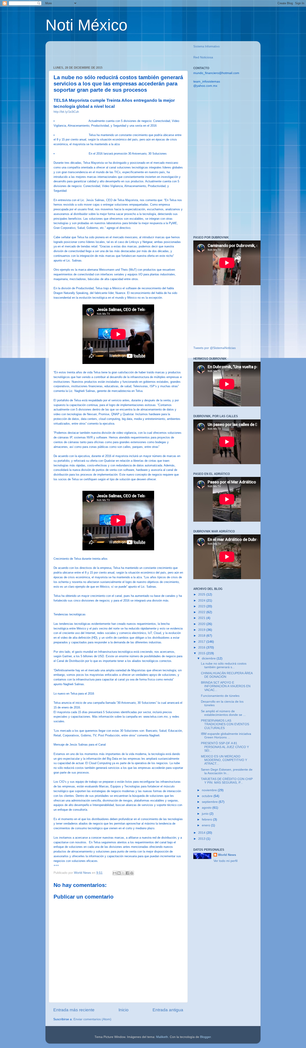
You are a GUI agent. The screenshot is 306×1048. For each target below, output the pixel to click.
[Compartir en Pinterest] (131, 873)
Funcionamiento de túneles (220, 695)
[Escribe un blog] (119, 873)
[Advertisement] (105, 51)
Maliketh (162, 1037)
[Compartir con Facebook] (127, 873)
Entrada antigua (168, 1010)
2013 (202, 838)
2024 (202, 600)
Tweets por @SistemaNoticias (214, 348)
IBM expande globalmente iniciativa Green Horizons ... (226, 735)
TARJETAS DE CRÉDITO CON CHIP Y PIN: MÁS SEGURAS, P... (227, 780)
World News (227, 855)
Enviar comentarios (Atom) (92, 1019)
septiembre (210, 802)
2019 (202, 629)
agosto (207, 807)
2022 (202, 612)
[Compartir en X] (123, 873)
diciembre (209, 658)
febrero (207, 819)
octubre (207, 796)
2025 (202, 594)
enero (206, 825)
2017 (202, 641)
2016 (202, 647)
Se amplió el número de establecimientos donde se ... (223, 713)
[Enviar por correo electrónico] (114, 873)
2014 (202, 832)
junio (205, 813)
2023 (202, 606)
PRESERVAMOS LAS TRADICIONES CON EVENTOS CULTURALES (225, 724)
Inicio (124, 1010)
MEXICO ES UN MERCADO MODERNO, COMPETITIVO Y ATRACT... (224, 760)
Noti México (86, 25)
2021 (202, 618)
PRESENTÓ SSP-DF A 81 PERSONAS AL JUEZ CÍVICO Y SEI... (225, 747)
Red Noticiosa (203, 57)
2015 (202, 653)
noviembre (210, 790)
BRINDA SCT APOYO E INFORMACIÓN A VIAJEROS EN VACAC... (225, 686)
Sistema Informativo (206, 46)
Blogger (205, 1037)
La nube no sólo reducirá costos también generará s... (223, 665)
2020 (202, 624)
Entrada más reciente (74, 1010)
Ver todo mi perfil (225, 861)
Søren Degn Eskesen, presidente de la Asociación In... (226, 771)
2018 (202, 635)
